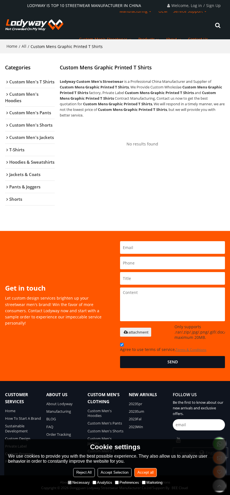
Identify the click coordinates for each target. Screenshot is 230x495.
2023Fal (135, 418)
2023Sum (136, 411)
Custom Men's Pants (105, 423)
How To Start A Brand (23, 418)
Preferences (129, 482)
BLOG (51, 418)
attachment (138, 332)
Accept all (145, 472)
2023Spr (135, 403)
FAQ (49, 426)
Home (11, 46)
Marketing (154, 482)
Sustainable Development (16, 428)
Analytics (104, 482)
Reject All (84, 472)
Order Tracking (58, 434)
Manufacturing (133, 11)
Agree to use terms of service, (163, 349)
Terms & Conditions (191, 349)
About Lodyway (59, 403)
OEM (162, 11)
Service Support (188, 11)
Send (172, 361)
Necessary (81, 482)
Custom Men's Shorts (105, 431)
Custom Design (17, 438)
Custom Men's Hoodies (100, 413)
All (24, 46)
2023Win (136, 426)
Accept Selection (114, 472)
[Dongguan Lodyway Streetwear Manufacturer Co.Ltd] (34, 25)
